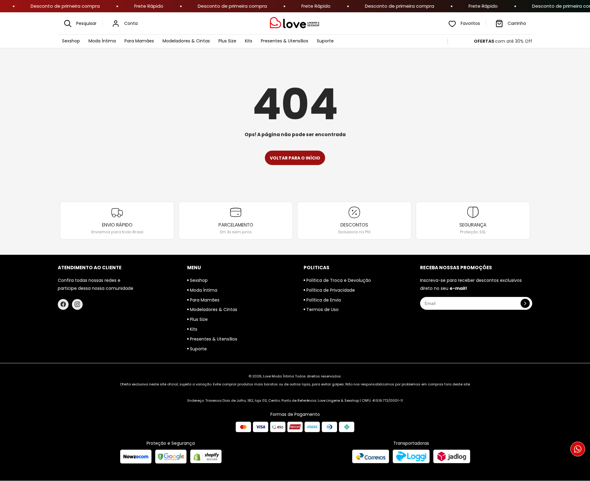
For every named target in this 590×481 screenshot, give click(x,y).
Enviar (295, 270)
